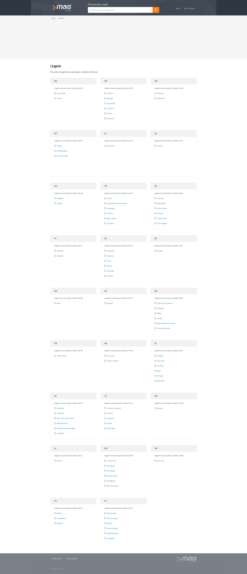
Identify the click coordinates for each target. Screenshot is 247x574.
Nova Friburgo (112, 528)
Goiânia (59, 203)
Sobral (109, 423)
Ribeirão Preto (62, 423)
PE (105, 185)
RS (156, 185)
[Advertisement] (123, 41)
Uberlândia (111, 471)
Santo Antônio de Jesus (166, 323)
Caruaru (110, 213)
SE (156, 133)
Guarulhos (60, 433)
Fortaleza (110, 418)
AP (105, 290)
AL (55, 448)
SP (55, 395)
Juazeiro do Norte (114, 408)
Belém (59, 513)
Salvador (160, 308)
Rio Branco (111, 146)
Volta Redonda (112, 533)
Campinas (60, 413)
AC (105, 133)
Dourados (110, 356)
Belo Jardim (111, 218)
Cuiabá (59, 146)
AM (156, 395)
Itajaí (159, 371)
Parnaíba (60, 256)
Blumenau (161, 381)
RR (156, 448)
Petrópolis (111, 538)
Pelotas (160, 213)
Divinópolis (111, 481)
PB (55, 343)
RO (55, 81)
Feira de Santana (163, 328)
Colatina (110, 276)
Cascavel (110, 118)
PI (55, 238)
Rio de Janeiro (112, 518)
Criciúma (160, 366)
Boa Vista (160, 461)
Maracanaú (111, 428)
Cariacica (110, 256)
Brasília (160, 251)
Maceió (59, 461)
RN (55, 290)
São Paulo (60, 408)
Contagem (111, 466)
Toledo (109, 113)
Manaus (160, 408)
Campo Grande (112, 361)
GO (55, 185)
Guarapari (110, 251)
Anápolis (60, 198)
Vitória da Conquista (164, 303)
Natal (59, 303)
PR (105, 81)
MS (105, 343)
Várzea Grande (62, 156)
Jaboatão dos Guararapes (117, 203)
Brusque (160, 376)
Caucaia (110, 413)
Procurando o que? (98, 4)
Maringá (110, 98)
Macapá (110, 303)
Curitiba (110, 93)
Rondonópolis (62, 151)
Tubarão (160, 356)
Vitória (109, 266)
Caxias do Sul (162, 218)
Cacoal (59, 98)
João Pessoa (62, 356)
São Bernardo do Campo (66, 428)
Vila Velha (110, 271)
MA (156, 81)
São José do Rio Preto (65, 418)
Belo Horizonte (112, 486)
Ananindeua (61, 518)
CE (105, 395)
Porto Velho (61, 93)
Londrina (110, 108)
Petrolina (110, 223)
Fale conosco (189, 8)
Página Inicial (57, 559)
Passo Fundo (162, 208)
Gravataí (160, 198)
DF (156, 238)
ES (105, 238)
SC (156, 343)
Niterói (109, 523)
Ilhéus (159, 313)
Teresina (60, 251)
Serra (109, 261)
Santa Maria (161, 203)
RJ (105, 500)
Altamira (60, 523)
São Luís (160, 93)
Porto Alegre (162, 223)
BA (156, 290)
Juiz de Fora (111, 461)
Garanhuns (111, 208)
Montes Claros (112, 476)
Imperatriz (161, 98)
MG (106, 448)
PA (55, 500)
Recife (109, 198)
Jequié (159, 318)
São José (160, 361)
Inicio (178, 8)
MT (55, 133)
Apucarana (111, 103)
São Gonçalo (111, 513)
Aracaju (160, 146)
